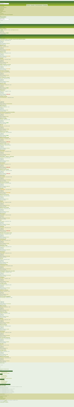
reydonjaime (3, 246)
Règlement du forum (15, 29)
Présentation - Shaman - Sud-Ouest (7, 156)
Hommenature (9, 275)
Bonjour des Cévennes (4, 194)
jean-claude (8, 49)
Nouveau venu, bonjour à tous (6, 232)
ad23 (2, 259)
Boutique (45, 5)
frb (1, 46)
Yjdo (7, 62)
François (2, 53)
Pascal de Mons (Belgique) (5, 296)
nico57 (2, 125)
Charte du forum (3, 28)
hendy (7, 116)
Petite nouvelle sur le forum (5, 64)
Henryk (2, 306)
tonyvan (2, 208)
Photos (28, 5)
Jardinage (2, 226)
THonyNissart (3, 176)
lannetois (2, 113)
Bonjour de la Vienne (4, 131)
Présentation (3, 17)
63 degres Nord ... (3, 350)
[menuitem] (3, 7)
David (2, 29)
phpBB (6, 400)
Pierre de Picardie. (3, 324)
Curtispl (8, 129)
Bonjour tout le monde (4, 169)
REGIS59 (8, 322)
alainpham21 (3, 170)
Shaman (2, 157)
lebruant (8, 75)
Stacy (2, 65)
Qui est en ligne (3, 385)
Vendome (2, 357)
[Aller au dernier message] (10, 49)
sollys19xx (2, 40)
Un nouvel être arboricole (5, 337)
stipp (2, 351)
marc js (2, 72)
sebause (2, 164)
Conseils (33, 5)
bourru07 (2, 91)
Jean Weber (3, 272)
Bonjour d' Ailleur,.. (3, 118)
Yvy (1, 345)
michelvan (2, 145)
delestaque (3, 284)
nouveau (1, 188)
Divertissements (38, 5)
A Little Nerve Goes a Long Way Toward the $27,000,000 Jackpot (12, 39)
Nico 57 (1, 124)
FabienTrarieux (3, 265)
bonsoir (1, 258)
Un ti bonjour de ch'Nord (5, 77)
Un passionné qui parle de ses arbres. (7, 112)
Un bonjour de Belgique (4, 70)
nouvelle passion (3, 283)
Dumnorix (2, 326)
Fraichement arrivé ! (4, 264)
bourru (2, 195)
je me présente (3, 239)
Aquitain (1, 58)
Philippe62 (2, 221)
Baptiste (2, 338)
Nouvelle (1, 343)
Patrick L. (8, 237)
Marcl (2, 106)
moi (0, 220)
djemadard (2, 332)
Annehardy (2, 214)
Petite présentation (3, 312)
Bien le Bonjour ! (3, 105)
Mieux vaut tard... (3, 305)
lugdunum (2, 227)
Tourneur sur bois (3, 96)
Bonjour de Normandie (4, 137)
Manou (2, 313)
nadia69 (2, 319)
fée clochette (3, 132)
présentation (2, 175)
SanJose (2, 59)
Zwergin (2, 138)
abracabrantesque (4, 97)
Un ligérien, (2, 277)
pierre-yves (8, 94)
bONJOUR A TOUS (3, 245)
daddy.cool (2, 183)
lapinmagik (2, 253)
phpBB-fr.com (5, 401)
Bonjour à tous (3, 45)
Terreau (2, 278)
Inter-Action (3, 151)
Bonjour (1, 201)
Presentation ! (2, 213)
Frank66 (2, 240)
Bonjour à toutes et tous (4, 143)
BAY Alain (2, 202)
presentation (2, 331)
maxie (2, 291)
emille (2, 78)
